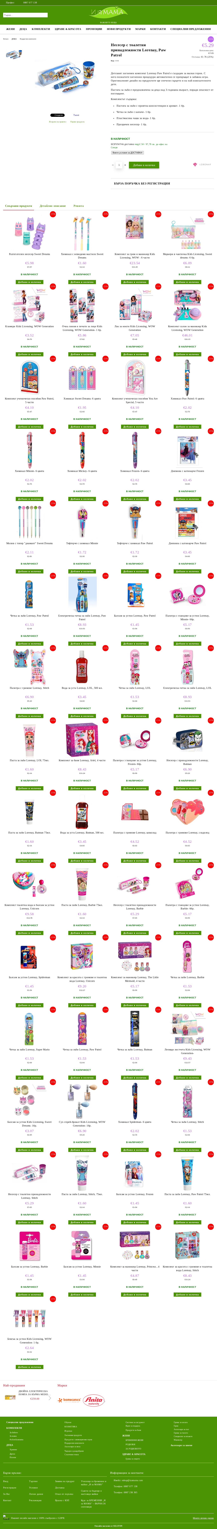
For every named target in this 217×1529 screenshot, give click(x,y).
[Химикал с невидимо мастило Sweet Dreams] (82, 233)
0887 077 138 (30, 2)
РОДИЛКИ (130, 1444)
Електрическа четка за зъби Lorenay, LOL (187, 688)
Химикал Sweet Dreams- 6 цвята (82, 398)
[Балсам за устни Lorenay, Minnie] (82, 1246)
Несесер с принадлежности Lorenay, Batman (187, 762)
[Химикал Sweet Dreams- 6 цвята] (82, 378)
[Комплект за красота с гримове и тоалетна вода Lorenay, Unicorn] (82, 956)
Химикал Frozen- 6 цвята (134, 471)
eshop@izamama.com (132, 1480)
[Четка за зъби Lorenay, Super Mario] (29, 1028)
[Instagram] (207, 2)
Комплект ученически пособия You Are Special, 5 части (135, 400)
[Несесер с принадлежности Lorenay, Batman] (187, 739)
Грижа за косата (180, 1422)
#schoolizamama (16, 1439)
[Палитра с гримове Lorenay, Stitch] (29, 667)
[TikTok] (212, 2)
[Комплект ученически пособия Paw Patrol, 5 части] (29, 378)
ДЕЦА (23, 29)
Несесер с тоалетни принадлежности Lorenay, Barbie (134, 907)
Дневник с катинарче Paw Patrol (187, 543)
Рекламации (35, 1500)
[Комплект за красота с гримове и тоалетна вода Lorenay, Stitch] (187, 1246)
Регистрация (9, 1488)
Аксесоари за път (181, 1429)
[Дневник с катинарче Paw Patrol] (187, 522)
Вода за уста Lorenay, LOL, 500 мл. (82, 688)
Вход (5, 1481)
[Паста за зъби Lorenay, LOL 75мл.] (29, 739)
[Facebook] (202, 2)
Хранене (13, 1449)
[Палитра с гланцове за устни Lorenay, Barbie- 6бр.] (187, 884)
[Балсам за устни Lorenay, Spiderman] (29, 956)
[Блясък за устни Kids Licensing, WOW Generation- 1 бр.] (29, 1318)
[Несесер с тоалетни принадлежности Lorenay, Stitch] (29, 1173)
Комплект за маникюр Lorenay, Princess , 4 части (134, 1268)
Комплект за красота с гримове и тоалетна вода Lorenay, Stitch (187, 1268)
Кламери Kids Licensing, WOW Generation (29, 326)
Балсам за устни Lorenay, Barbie (29, 1266)
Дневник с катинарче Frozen (187, 471)
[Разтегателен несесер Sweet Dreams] (29, 233)
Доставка (59, 1488)
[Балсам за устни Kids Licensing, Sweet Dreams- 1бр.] (29, 1101)
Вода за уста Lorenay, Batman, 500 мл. (82, 832)
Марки (140, 29)
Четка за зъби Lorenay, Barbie (187, 977)
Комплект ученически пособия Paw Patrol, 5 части (29, 400)
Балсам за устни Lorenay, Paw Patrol (135, 615)
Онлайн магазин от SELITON (108, 1526)
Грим (176, 1426)
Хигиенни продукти (73, 1435)
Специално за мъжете (183, 1436)
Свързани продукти (18, 205)
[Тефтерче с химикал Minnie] (82, 522)
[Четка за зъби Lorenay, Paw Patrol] (29, 595)
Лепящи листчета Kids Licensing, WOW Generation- (187, 1051)
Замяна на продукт (65, 1481)
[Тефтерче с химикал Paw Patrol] (135, 522)
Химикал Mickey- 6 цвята (82, 471)
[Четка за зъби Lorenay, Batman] (135, 1028)
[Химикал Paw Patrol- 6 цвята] (187, 378)
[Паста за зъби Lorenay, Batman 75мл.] (29, 812)
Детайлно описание (53, 205)
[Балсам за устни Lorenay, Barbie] (29, 1246)
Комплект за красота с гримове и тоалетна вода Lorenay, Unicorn (82, 979)
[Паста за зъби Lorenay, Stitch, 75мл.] (82, 1173)
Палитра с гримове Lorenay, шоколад (134, 832)
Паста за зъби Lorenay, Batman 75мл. (29, 832)
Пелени (13, 1457)
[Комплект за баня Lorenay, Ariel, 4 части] (82, 739)
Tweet (76, 115)
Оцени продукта (77, 122)
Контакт (7, 1500)
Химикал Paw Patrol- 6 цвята (187, 398)
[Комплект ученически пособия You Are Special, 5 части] (135, 378)
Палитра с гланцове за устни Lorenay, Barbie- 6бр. (187, 907)
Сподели (59, 115)
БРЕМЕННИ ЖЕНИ (134, 1440)
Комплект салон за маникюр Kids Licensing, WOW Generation (187, 328)
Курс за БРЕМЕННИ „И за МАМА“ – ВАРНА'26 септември (93, 1503)
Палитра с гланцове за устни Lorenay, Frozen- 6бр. (135, 762)
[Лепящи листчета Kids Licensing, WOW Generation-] (187, 1028)
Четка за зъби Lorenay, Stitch (187, 1122)
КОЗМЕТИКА (70, 1427)
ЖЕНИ (10, 29)
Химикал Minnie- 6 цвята (29, 471)
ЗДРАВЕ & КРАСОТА (68, 29)
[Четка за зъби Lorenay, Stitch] (187, 1101)
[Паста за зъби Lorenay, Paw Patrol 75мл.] (187, 1173)
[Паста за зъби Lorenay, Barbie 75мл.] (82, 884)
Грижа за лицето (133, 1459)
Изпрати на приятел (57, 122)
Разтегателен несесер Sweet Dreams (29, 254)
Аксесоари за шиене (181, 1445)
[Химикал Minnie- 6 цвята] (29, 450)
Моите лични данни (203, 1518)
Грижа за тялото (181, 1433)
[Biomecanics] (69, 1401)
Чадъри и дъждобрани (74, 1451)
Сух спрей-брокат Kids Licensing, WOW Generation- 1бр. (82, 1124)
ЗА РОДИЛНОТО (133, 1449)
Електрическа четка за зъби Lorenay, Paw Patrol (82, 617)
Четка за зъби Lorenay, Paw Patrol (29, 615)
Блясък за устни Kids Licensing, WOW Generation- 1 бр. (29, 1341)
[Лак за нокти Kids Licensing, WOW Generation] (135, 305)
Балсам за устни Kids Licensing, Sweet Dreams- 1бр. (29, 1124)
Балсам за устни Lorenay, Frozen (134, 1194)
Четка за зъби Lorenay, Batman (134, 1049)
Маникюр (178, 1440)
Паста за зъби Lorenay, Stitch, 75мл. (82, 1194)
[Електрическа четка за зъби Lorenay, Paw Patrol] (82, 595)
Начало (5, 39)
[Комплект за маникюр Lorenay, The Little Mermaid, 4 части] (135, 956)
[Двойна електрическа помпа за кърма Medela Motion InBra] (10, 1397)
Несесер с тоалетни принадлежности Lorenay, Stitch (29, 1196)
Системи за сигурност (135, 1422)
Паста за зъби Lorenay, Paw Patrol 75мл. (187, 1194)
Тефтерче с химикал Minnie (82, 543)
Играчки (68, 1431)
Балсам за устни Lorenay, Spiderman (29, 977)
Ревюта (79, 205)
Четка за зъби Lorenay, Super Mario (29, 1049)
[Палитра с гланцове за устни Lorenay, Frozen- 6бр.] (135, 739)
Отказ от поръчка (64, 1494)
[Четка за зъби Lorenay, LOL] (135, 667)
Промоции (94, 29)
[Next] (49, 1398)
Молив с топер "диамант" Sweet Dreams (29, 543)
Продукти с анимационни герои (78, 1439)
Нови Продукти (119, 29)
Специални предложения (190, 29)
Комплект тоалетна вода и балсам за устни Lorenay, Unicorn (29, 907)
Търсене (33, 1481)
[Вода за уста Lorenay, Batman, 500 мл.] (82, 812)
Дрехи (12, 1454)
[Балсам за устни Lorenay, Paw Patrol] (135, 595)
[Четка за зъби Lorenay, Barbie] (187, 956)
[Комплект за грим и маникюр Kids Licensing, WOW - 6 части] (134, 227)
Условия (33, 1488)
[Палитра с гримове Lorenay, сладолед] (187, 812)
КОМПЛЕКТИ (41, 29)
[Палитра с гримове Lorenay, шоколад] (135, 812)
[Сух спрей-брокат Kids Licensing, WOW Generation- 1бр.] (82, 1101)
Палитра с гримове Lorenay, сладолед (187, 832)
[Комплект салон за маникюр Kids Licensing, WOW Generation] (187, 305)
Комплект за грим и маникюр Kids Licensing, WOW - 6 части (135, 256)
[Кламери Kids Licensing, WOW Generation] (29, 305)
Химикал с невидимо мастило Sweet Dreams (82, 256)
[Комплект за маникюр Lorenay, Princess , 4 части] (135, 1246)
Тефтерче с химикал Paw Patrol (135, 543)
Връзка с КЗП (62, 1500)
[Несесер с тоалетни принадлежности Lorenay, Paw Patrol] (66, 108)
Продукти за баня (133, 1430)
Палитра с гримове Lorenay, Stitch (29, 688)
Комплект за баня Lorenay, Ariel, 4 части (82, 760)
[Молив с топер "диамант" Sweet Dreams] (29, 522)
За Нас (6, 1494)
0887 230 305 (130, 1492)
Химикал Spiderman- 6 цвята (134, 1122)
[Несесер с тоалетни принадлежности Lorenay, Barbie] (135, 884)
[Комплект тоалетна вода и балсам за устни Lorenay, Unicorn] (29, 884)
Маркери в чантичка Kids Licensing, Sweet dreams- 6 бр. (187, 256)
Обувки (67, 1422)
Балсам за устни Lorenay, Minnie (82, 1266)
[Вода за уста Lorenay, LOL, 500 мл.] (82, 667)
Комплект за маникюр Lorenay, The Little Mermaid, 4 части (135, 979)
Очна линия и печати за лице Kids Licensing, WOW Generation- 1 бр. (82, 328)
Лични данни (36, 1494)
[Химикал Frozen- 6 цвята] (135, 450)
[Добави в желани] (211, 147)
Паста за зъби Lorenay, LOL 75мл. (29, 760)
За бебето (14, 1432)
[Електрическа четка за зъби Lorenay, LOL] (187, 667)
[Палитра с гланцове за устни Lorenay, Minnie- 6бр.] (187, 595)
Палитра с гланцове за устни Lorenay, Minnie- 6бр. (187, 617)
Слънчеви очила (71, 1454)
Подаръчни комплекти (28, 39)
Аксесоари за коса (72, 1446)
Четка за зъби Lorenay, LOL (135, 688)
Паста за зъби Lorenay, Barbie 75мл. (82, 905)
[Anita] (93, 1401)
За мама (13, 1436)
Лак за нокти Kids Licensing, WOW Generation (135, 328)
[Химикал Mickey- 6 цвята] (82, 450)
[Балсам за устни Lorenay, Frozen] (135, 1173)
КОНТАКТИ (158, 29)
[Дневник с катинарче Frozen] (187, 450)
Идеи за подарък (133, 1426)
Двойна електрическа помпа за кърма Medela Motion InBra (34, 1393)
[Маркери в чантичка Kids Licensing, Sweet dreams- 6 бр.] (187, 233)
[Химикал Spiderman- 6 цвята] (135, 1101)
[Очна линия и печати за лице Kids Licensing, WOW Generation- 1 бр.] (82, 305)
